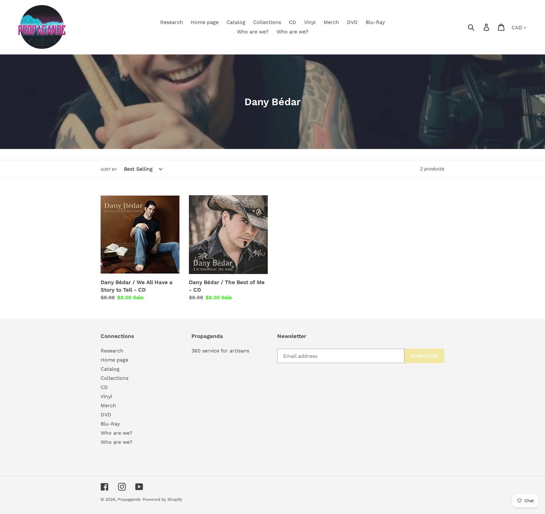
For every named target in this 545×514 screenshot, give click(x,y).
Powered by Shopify (162, 499)
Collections (114, 378)
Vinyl (106, 396)
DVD (106, 415)
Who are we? (116, 433)
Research (112, 351)
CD (104, 387)
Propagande (129, 499)
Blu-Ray (110, 424)
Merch (108, 405)
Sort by (109, 169)
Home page (114, 360)
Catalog (110, 369)
